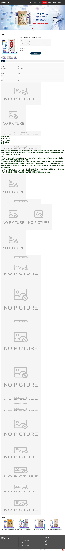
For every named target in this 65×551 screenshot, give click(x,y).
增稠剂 (46, 540)
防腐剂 (46, 544)
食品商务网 (40, 549)
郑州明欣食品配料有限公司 (21, 549)
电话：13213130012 (27, 542)
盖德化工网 (44, 549)
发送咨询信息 (35, 53)
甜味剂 (46, 541)
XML (34, 549)
